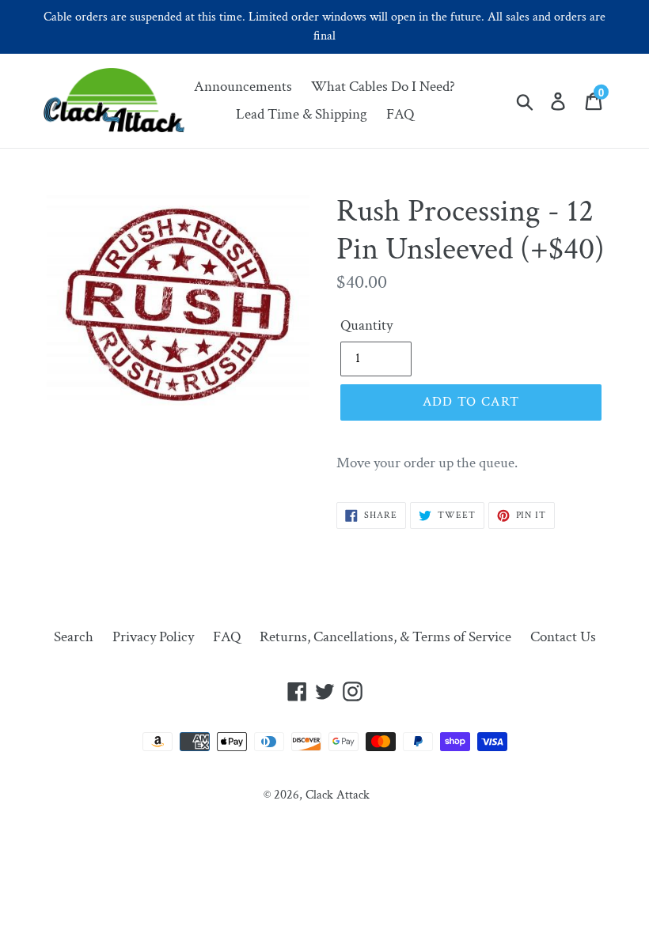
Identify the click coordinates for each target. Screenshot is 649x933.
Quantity (366, 325)
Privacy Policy (153, 637)
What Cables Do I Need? (383, 86)
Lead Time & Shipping (301, 114)
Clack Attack (338, 795)
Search (73, 637)
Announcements (243, 86)
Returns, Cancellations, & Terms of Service (385, 637)
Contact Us (563, 637)
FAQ (400, 114)
